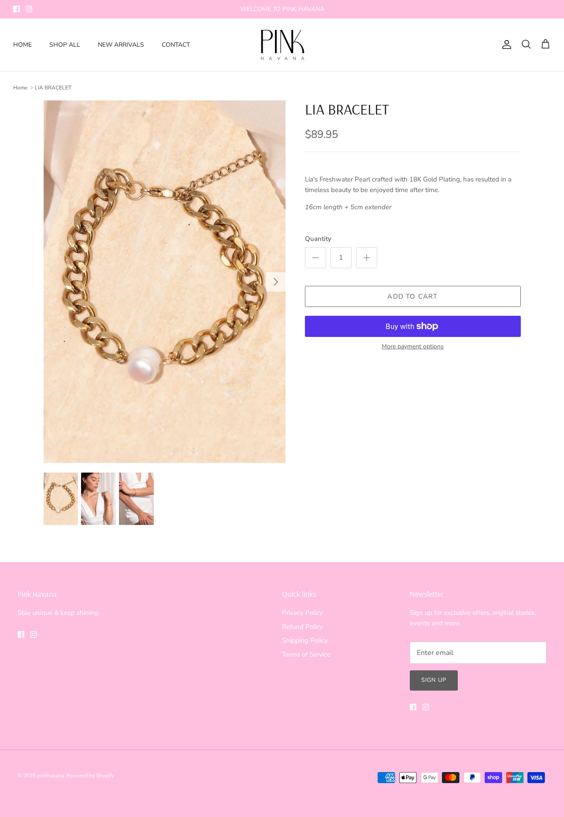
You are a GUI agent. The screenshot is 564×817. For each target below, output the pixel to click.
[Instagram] (29, 9)
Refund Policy (302, 626)
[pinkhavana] (282, 44)
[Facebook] (16, 9)
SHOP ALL (64, 45)
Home (20, 87)
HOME (22, 45)
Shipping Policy (305, 640)
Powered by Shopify (90, 775)
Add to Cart (412, 296)
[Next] (276, 282)
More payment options (413, 347)
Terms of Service (306, 654)
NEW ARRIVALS (121, 45)
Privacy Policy (302, 612)
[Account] (505, 44)
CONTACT (176, 45)
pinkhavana (50, 775)
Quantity (318, 238)
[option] (165, 281)
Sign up (433, 680)
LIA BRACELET (53, 87)
